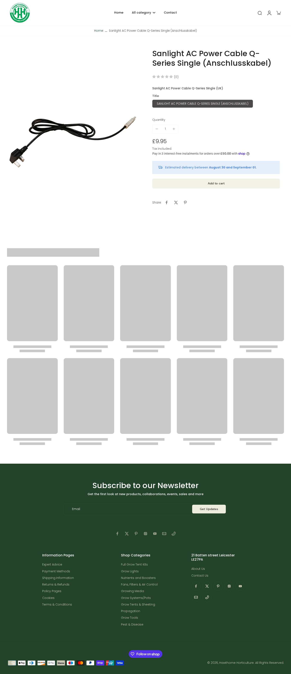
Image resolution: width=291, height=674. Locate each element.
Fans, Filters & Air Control (139, 585)
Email (76, 509)
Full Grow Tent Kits (134, 565)
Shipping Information (58, 578)
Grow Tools (129, 618)
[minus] (157, 128)
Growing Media (132, 591)
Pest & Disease (132, 625)
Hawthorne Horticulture (236, 663)
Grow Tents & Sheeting (138, 605)
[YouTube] (155, 533)
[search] (259, 13)
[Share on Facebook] (166, 202)
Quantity (158, 120)
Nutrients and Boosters (138, 578)
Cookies (48, 598)
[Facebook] (117, 533)
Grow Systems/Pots (136, 598)
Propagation (130, 611)
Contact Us (199, 576)
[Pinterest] (136, 533)
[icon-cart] (278, 13)
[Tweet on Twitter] (176, 202)
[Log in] (269, 13)
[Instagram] (145, 533)
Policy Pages (51, 591)
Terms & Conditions (57, 605)
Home (98, 30)
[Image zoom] (73, 136)
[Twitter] (126, 533)
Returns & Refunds (55, 585)
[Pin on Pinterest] (185, 202)
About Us (198, 569)
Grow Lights (130, 571)
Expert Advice (52, 565)
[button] (216, 183)
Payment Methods (56, 571)
